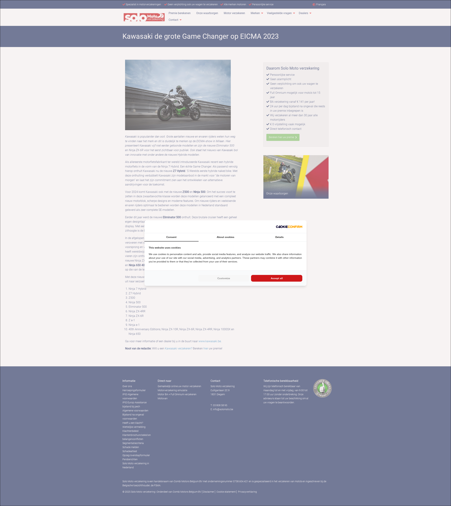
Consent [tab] (171, 237)
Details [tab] (279, 237)
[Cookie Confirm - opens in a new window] (289, 227)
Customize (223, 278)
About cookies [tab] (225, 237)
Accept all (277, 278)
